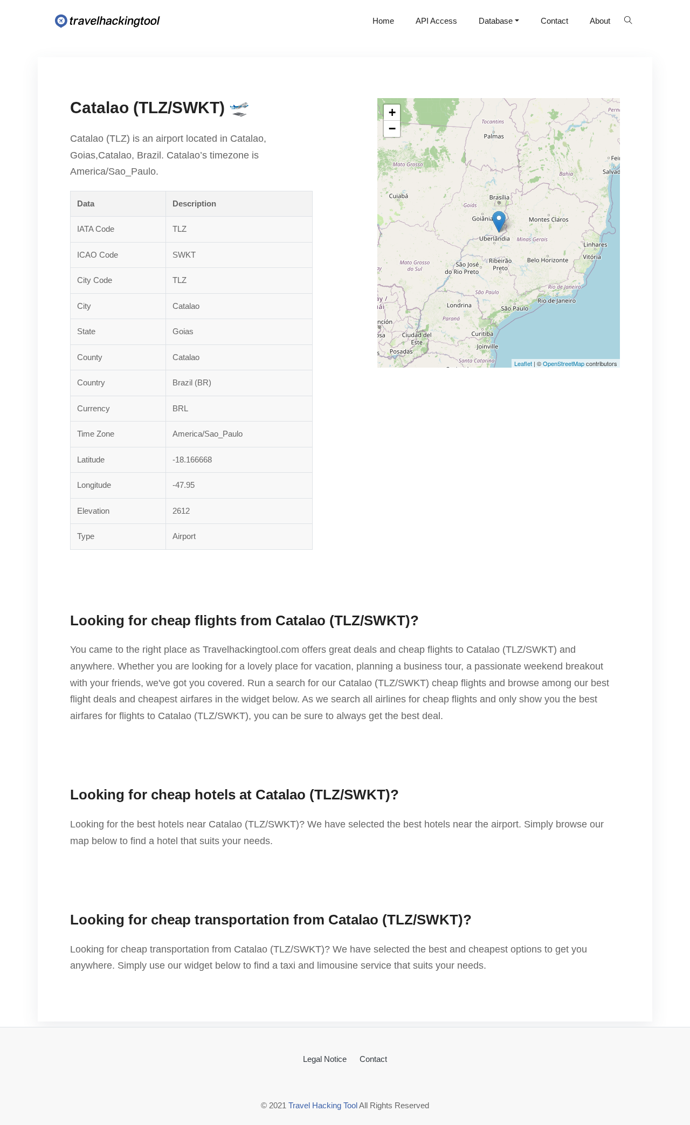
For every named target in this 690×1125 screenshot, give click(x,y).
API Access (436, 20)
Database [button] (496, 20)
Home (383, 20)
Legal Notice (325, 1059)
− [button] (392, 128)
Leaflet (523, 363)
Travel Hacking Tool (322, 1105)
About (600, 20)
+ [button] (392, 112)
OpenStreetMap (563, 363)
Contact (554, 20)
